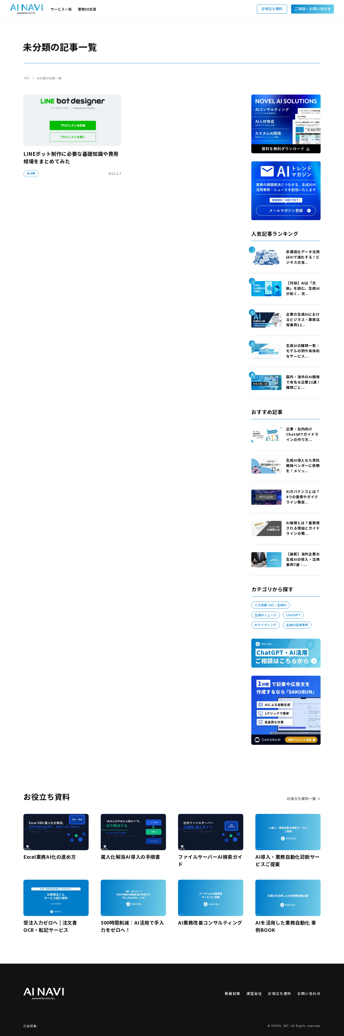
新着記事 (232, 993)
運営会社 (254, 993)
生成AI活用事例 (297, 625)
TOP (26, 78)
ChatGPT (293, 615)
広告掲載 (30, 1026)
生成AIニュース (266, 615)
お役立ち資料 (279, 993)
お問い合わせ (309, 993)
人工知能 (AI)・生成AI (270, 605)
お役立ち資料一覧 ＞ (304, 798)
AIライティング (266, 625)
